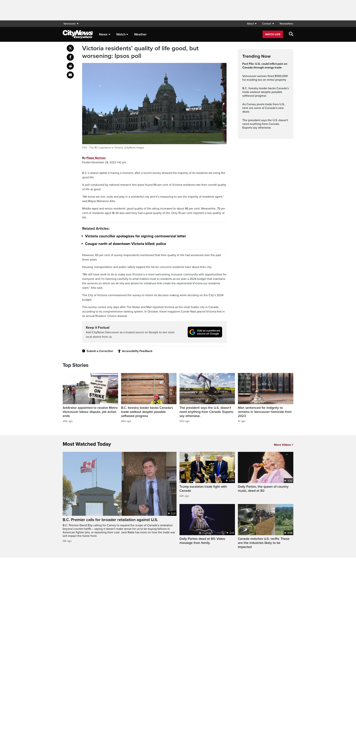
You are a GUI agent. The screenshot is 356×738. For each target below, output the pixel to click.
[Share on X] (70, 48)
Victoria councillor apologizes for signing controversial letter (135, 236)
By (94, 158)
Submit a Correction (100, 351)
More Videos (282, 445)
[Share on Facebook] (70, 57)
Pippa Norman (96, 158)
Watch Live (272, 34)
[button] (251, 23)
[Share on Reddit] (70, 66)
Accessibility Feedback (137, 351)
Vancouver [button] (69, 23)
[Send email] (70, 74)
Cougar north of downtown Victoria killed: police (125, 244)
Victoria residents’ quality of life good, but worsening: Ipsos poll (140, 52)
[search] (291, 34)
